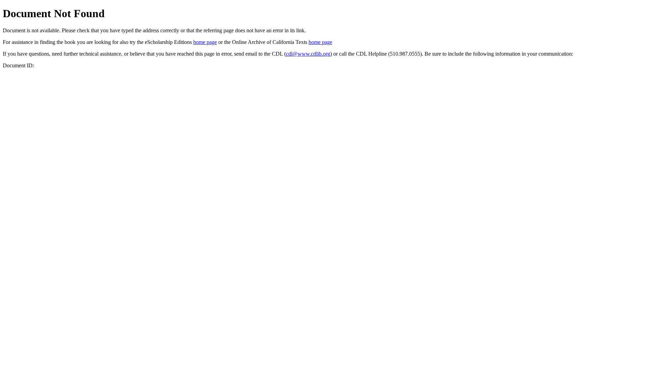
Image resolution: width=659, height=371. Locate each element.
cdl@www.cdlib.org (308, 54)
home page (205, 42)
